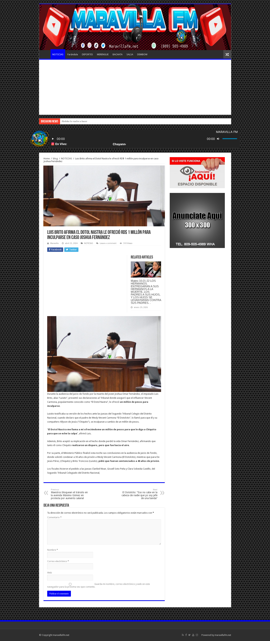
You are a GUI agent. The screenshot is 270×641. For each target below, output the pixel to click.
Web (49, 572)
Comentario (54, 517)
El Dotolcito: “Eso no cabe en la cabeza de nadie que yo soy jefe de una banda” (139, 494)
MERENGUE (103, 54)
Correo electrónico (58, 561)
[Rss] (182, 635)
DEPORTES (87, 54)
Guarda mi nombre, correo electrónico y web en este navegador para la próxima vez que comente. (98, 585)
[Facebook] (186, 635)
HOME (46, 54)
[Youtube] (193, 635)
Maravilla (54, 243)
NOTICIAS (57, 54)
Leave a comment (108, 243)
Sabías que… (68, 121)
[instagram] (196, 635)
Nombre (52, 549)
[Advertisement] (135, 87)
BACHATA (118, 54)
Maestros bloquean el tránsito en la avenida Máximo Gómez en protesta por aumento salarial (69, 494)
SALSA (130, 54)
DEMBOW (142, 54)
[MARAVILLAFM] (135, 27)
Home (47, 158)
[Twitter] (189, 635)
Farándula (72, 54)
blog (55, 158)
